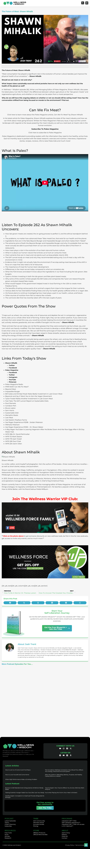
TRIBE (35, 819)
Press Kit (65, 836)
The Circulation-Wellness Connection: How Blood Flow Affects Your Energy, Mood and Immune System (64, 770)
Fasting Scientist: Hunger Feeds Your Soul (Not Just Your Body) (24, 792)
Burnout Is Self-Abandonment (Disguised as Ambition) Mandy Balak (24, 788)
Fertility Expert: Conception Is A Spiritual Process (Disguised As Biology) (24, 796)
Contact (64, 838)
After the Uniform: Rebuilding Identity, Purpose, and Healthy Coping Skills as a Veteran (63, 775)
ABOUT (65, 830)
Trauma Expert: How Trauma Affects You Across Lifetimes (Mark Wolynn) (64, 788)
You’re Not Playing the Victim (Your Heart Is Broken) (61, 792)
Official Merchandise (40, 834)
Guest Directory (10, 824)
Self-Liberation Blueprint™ (71, 822)
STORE (36, 830)
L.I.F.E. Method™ (67, 826)
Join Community (39, 821)
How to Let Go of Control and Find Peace (17, 770)
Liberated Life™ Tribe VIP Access (73, 824)
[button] (86, 2)
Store (6, 834)
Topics (7, 822)
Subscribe (8, 826)
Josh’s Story (66, 833)
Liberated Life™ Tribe (69, 821)
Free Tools (8, 833)
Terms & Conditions (81, 845)
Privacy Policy (69, 845)
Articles (7, 836)
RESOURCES (10, 830)
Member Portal (38, 822)
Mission (64, 834)
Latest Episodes (10, 821)
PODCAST (9, 819)
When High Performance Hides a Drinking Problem (21, 779)
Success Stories (38, 824)
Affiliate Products (39, 833)
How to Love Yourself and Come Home (17, 774)
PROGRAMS (67, 819)
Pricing (35, 826)
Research (8, 838)
